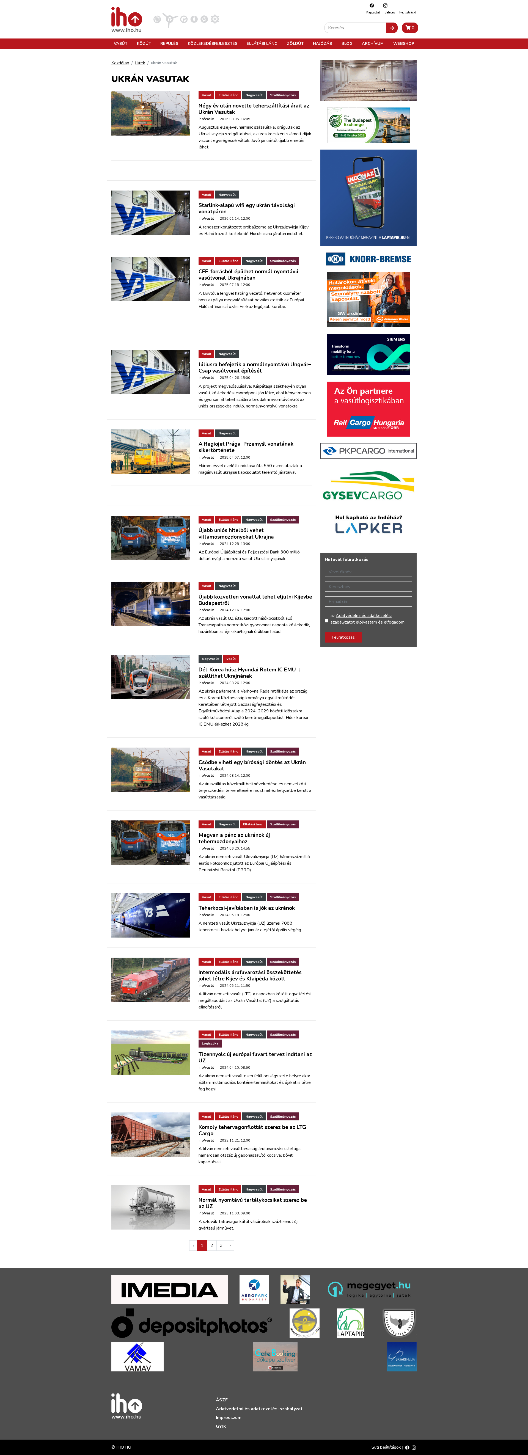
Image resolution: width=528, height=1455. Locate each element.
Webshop (403, 43)
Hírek (140, 63)
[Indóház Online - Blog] (194, 19)
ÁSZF (222, 1400)
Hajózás (322, 43)
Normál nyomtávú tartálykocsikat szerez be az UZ (253, 1203)
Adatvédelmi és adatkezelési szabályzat (259, 1409)
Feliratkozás (343, 637)
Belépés (389, 12)
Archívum (373, 43)
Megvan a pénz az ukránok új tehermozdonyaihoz (234, 838)
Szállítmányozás (283, 95)
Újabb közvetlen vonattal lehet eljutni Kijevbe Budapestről (255, 600)
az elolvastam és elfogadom (368, 619)
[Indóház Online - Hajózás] (215, 19)
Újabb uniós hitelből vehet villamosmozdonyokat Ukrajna (236, 533)
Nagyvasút (254, 95)
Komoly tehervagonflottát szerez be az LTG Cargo (252, 1130)
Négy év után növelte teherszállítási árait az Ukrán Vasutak (254, 109)
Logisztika (210, 1043)
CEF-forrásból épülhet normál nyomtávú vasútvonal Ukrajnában (248, 275)
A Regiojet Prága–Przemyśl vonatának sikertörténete (246, 447)
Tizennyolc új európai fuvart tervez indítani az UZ (255, 1057)
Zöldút (295, 43)
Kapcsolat (373, 12)
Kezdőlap (120, 63)
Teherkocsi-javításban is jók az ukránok (247, 908)
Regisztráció (407, 12)
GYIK (221, 1426)
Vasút (120, 43)
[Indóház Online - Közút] (184, 19)
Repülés (169, 43)
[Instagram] (384, 5)
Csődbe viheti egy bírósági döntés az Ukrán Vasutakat (252, 765)
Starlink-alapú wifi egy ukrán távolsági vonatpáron (247, 208)
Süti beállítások (387, 1447)
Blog (347, 43)
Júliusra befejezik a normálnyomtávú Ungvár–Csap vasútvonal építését (255, 367)
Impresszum (228, 1418)
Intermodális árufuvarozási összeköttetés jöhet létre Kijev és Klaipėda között (250, 975)
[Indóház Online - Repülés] (170, 19)
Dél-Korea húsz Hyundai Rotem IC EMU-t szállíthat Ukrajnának (249, 673)
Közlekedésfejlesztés (212, 43)
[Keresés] (392, 28)
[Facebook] (370, 5)
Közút (144, 43)
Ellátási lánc (262, 43)
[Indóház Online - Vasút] (157, 19)
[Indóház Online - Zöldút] (204, 19)
